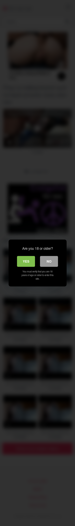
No (49, 261)
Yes (26, 261)
